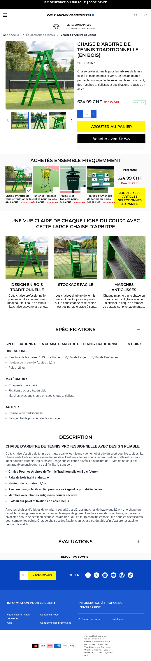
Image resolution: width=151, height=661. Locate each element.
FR (77, 575)
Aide (9, 622)
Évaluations (75, 541)
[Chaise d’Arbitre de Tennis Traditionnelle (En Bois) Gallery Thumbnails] (39, 120)
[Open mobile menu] (5, 15)
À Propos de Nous (89, 618)
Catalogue (118, 618)
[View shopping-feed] (39, 120)
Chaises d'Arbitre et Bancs (78, 34)
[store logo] (70, 15)
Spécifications (76, 329)
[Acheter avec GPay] (111, 138)
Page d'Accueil (10, 34)
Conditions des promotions (55, 622)
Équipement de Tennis (40, 34)
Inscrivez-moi (42, 575)
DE (71, 575)
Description (75, 437)
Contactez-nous (49, 614)
